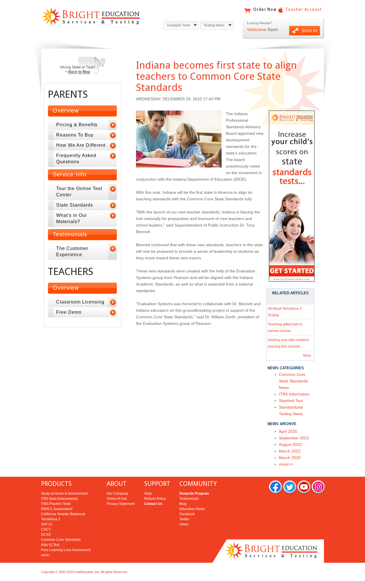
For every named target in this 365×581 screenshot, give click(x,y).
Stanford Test (291, 400)
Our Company (117, 494)
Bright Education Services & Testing (90, 16)
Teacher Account (303, 9)
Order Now (265, 9)
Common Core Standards (61, 540)
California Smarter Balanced (63, 514)
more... (46, 555)
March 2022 (290, 451)
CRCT (46, 529)
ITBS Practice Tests (56, 504)
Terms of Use (117, 499)
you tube (304, 487)
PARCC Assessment (56, 509)
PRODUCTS (56, 483)
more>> (286, 464)
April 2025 (288, 431)
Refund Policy (155, 499)
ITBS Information (294, 394)
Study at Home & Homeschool (64, 494)
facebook (275, 487)
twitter (290, 487)
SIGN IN (309, 31)
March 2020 (290, 457)
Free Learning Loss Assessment (66, 550)
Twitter (184, 519)
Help (148, 494)
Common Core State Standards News (293, 381)
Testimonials (189, 499)
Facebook (187, 514)
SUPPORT (157, 483)
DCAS (46, 535)
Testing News (214, 25)
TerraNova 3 (50, 519)
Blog (182, 504)
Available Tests (178, 25)
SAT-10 (46, 524)
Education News (192, 509)
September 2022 (294, 438)
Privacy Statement (121, 504)
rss (318, 487)
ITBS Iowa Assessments (59, 499)
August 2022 (290, 444)
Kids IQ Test (50, 545)
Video (183, 524)
